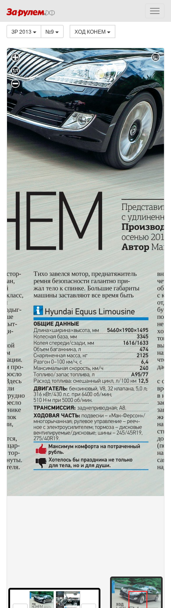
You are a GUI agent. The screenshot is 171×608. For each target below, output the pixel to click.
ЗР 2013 (22, 31)
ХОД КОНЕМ (91, 31)
